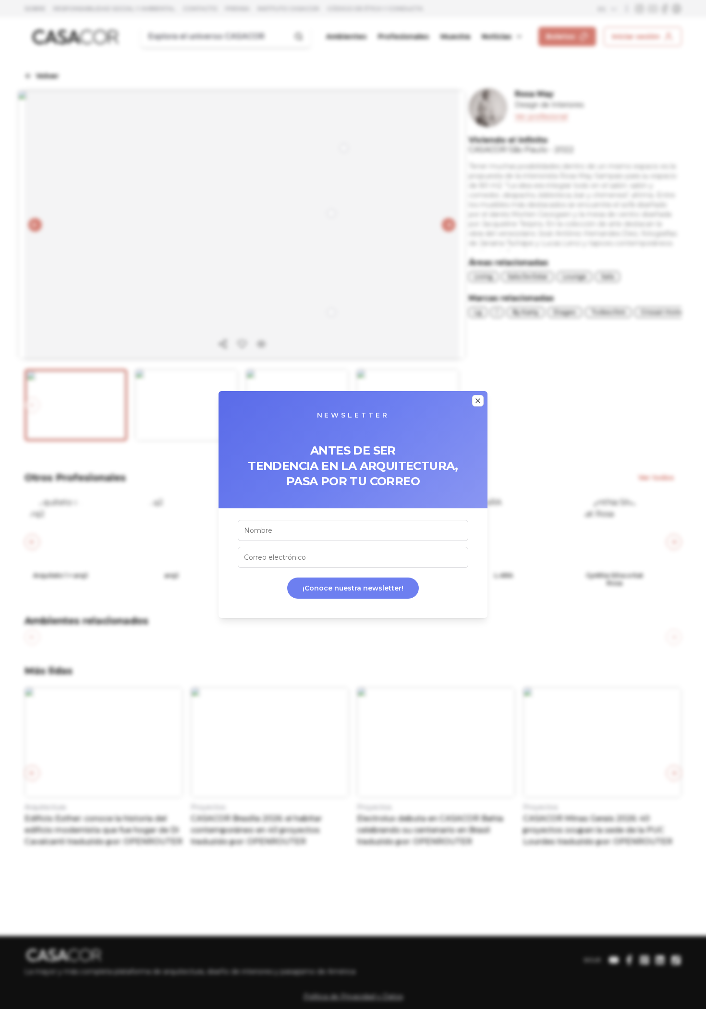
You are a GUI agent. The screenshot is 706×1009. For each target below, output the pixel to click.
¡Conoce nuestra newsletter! (353, 588)
